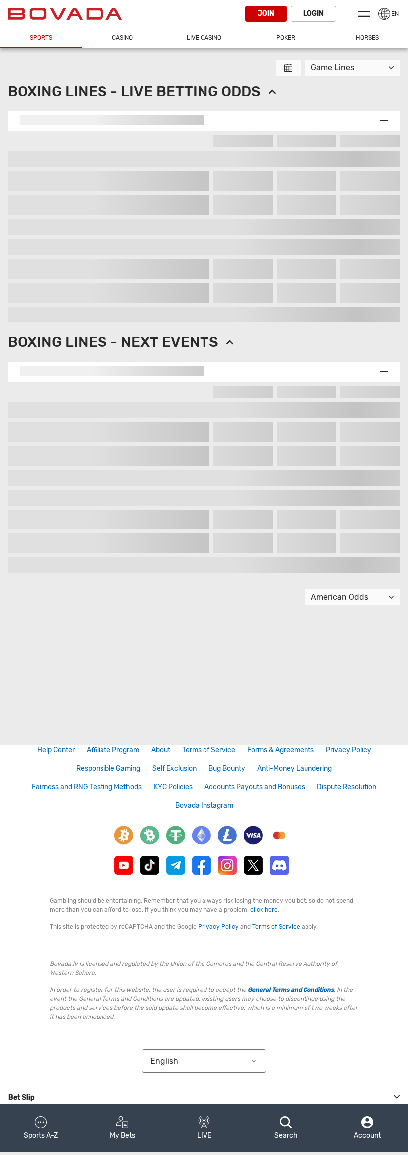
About (160, 750)
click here (264, 909)
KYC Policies (173, 787)
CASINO (122, 37)
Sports (41, 37)
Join (266, 13)
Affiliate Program (113, 750)
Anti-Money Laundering (294, 768)
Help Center (56, 750)
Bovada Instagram (204, 805)
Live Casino (204, 37)
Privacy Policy (348, 750)
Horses (367, 37)
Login (313, 13)
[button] (41, 1128)
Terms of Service (208, 750)
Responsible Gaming (108, 768)
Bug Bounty (226, 768)
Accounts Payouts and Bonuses (254, 787)
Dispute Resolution (346, 787)
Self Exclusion (174, 768)
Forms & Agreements (280, 750)
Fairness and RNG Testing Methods (87, 787)
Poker (285, 37)
